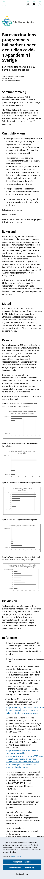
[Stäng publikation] (40, 3)
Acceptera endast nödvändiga (22, 867)
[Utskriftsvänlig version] (28, 3)
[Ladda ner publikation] (34, 3)
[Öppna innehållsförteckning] (4, 3)
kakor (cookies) (16, 856)
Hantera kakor (22, 874)
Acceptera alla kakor (22, 861)
